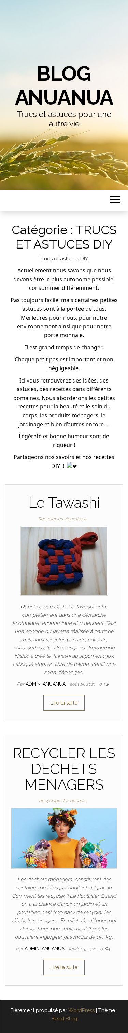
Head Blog (64, 1019)
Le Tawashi (64, 502)
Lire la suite (64, 703)
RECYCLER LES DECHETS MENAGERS (64, 769)
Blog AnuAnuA (64, 85)
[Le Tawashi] (64, 560)
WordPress (81, 1010)
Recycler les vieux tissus (62, 518)
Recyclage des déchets (62, 800)
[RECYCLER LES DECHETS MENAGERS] (64, 838)
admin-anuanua (46, 684)
